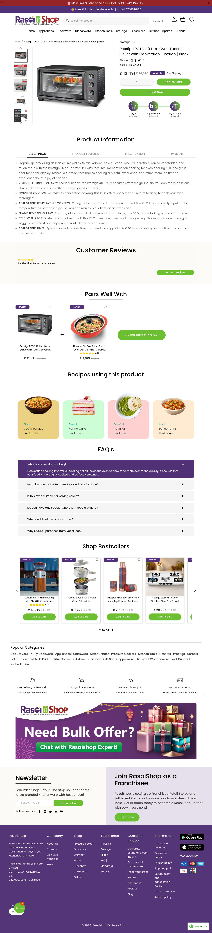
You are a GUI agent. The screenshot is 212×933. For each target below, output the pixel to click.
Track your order (138, 872)
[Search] (66, 20)
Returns (132, 878)
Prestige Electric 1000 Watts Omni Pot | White (81, 599)
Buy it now (155, 92)
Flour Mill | (165, 654)
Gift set (78, 877)
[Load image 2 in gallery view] (20, 70)
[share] (132, 60)
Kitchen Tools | (148, 654)
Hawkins (106, 844)
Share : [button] (124, 60)
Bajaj (104, 861)
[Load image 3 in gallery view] (20, 85)
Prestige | (179, 654)
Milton (104, 855)
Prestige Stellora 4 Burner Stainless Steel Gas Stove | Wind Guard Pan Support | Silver (165, 599)
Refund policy (163, 897)
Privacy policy (163, 863)
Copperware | (125, 659)
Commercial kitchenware (135, 864)
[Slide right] (21, 123)
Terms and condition (161, 846)
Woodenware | (160, 659)
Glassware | (81, 654)
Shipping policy (164, 868)
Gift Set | (109, 659)
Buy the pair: (142, 335)
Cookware (80, 872)
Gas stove (80, 849)
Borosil (105, 872)
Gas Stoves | (19, 654)
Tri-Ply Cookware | (41, 654)
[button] (182, 19)
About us (52, 844)
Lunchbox (80, 866)
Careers (52, 849)
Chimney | (95, 659)
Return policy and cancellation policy (163, 880)
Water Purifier (20, 664)
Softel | (15, 659)
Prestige (125, 42)
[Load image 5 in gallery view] (20, 115)
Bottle (77, 861)
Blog (130, 894)
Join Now (127, 817)
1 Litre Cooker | (62, 659)
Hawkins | (27, 659)
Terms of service (165, 892)
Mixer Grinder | (100, 654)
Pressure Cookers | (124, 654)
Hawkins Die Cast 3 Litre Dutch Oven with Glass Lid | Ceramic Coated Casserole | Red (89, 348)
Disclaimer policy (161, 855)
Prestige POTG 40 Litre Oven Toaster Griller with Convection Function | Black (35, 348)
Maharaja (107, 866)
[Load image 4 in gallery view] (20, 100)
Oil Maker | (80, 659)
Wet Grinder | (180, 659)
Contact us (134, 883)
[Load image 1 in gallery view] (20, 55)
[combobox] (106, 20)
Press (50, 865)
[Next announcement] (208, 3)
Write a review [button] (175, 272)
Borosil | (192, 654)
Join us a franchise (52, 857)
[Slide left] (21, 47)
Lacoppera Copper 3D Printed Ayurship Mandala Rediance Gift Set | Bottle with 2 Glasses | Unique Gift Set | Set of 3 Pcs (123, 599)
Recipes (132, 889)
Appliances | (63, 654)
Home (18, 42)
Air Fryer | (142, 659)
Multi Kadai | (43, 659)
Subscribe (68, 803)
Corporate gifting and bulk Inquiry (137, 853)
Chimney (79, 855)
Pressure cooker (83, 844)
